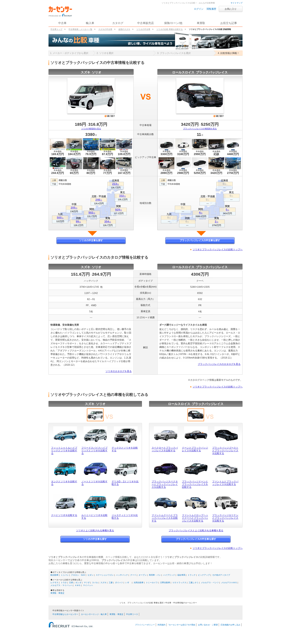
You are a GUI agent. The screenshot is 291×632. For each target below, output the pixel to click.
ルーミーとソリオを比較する (94, 516)
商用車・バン (155, 575)
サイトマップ (236, 3)
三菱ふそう (194, 582)
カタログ (117, 23)
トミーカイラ (152, 582)
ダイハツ (119, 582)
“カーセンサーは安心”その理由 (181, 625)
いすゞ (128, 582)
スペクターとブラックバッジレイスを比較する (165, 449)
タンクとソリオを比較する (64, 483)
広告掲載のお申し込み (230, 625)
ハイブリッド (169, 575)
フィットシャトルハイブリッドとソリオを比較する (64, 450)
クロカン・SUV (78, 575)
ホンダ (78, 582)
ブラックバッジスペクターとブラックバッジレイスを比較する (165, 484)
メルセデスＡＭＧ (229, 582)
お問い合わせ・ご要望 (208, 625)
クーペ (133, 575)
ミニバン (65, 575)
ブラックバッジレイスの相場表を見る (200, 129)
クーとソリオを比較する (64, 515)
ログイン (199, 9)
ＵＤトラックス (179, 582)
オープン (142, 575)
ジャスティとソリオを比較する (125, 516)
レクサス (54, 582)
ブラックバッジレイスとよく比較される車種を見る (196, 530)
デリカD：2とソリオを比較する (125, 483)
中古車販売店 (145, 23)
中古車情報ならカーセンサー (65, 614)
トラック (192, 575)
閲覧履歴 (211, 9)
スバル (95, 582)
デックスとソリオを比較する (125, 449)
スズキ (103, 582)
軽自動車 (54, 575)
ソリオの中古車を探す (91, 240)
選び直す (110, 116)
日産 (71, 582)
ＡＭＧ (78, 585)
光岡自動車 (139, 582)
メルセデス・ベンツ (210, 582)
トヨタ (64, 582)
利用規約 (161, 625)
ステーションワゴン (105, 575)
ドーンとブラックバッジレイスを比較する (195, 449)
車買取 (201, 23)
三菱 (111, 582)
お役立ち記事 (228, 23)
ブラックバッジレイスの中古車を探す (200, 240)
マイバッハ (88, 585)
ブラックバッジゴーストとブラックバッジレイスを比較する (225, 450)
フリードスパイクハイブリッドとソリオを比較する (94, 450)
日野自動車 (165, 582)
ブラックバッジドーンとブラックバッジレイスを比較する (195, 484)
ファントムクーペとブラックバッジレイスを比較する (165, 518)
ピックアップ (204, 575)
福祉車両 (181, 575)
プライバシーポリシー (145, 625)
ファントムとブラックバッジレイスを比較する (225, 483)
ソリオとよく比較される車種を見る (95, 530)
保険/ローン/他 (173, 23)
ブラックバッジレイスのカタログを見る (219, 364)
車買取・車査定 (57, 593)
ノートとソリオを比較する (94, 483)
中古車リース (132, 614)
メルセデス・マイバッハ (61, 585)
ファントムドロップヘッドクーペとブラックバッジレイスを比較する (195, 518)
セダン (90, 575)
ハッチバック (122, 575)
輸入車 (90, 23)
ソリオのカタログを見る (119, 371)
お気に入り (231, 9)
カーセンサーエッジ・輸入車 (94, 614)
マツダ (87, 582)
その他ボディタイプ (221, 575)
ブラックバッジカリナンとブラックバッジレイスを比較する (225, 518)
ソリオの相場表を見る (91, 129)
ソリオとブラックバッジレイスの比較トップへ (217, 249)
